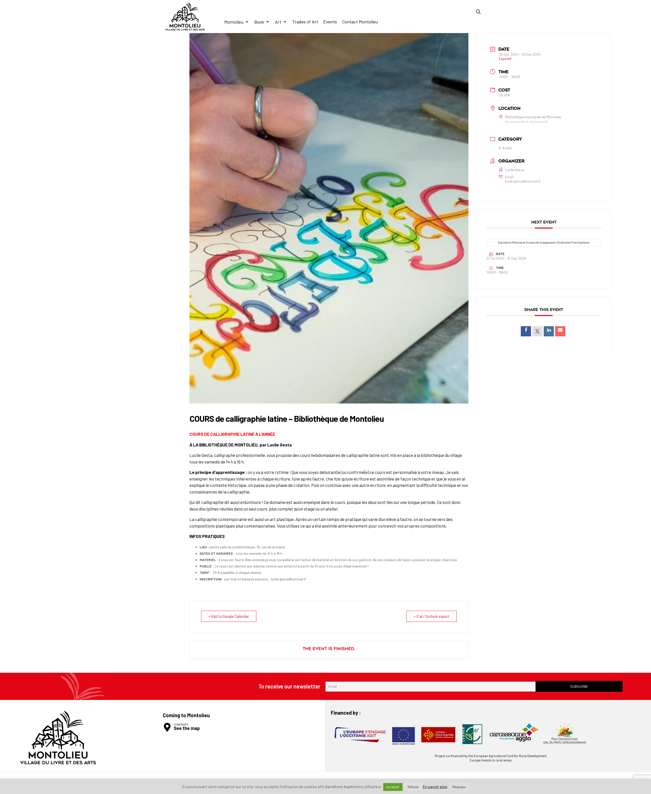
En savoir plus (435, 787)
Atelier (507, 148)
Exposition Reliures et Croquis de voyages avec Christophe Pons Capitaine (543, 242)
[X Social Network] (537, 331)
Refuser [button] (413, 787)
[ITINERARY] (167, 727)
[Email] (560, 331)
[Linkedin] (549, 331)
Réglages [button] (459, 787)
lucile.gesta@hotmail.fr (523, 181)
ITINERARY (181, 724)
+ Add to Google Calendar (229, 616)
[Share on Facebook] (526, 331)
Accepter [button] (393, 787)
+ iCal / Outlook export (431, 616)
